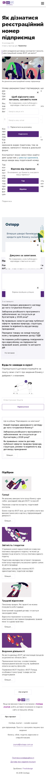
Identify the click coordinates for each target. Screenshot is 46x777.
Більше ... (10, 455)
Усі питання (9, 353)
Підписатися (23, 407)
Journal (9, 4)
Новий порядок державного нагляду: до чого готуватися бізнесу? (22, 426)
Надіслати (23, 134)
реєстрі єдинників (28, 158)
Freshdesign (28, 768)
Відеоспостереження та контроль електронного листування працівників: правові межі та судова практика (22, 619)
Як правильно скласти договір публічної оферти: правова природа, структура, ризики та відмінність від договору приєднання (22, 445)
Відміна (23, 189)
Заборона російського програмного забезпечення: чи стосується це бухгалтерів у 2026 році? (21, 314)
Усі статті (23, 692)
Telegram (27, 206)
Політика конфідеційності (23, 758)
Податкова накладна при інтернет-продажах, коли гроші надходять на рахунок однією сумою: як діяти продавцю (23, 562)
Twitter (16, 206)
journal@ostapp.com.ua (23, 744)
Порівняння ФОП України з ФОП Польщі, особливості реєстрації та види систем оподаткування (19, 672)
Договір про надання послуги (23, 762)
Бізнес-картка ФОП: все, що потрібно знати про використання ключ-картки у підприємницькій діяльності (23, 513)
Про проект (10, 717)
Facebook (4, 206)
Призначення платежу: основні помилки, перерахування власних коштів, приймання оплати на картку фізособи (20, 664)
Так (23, 181)
